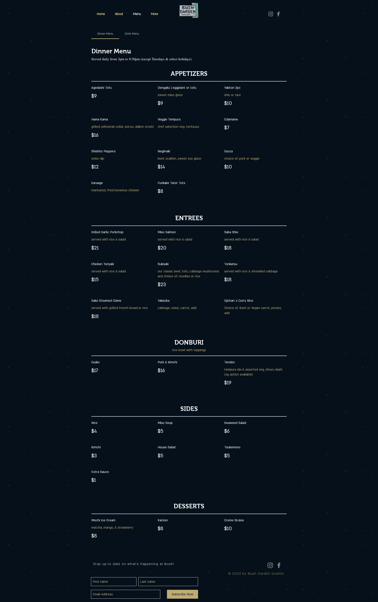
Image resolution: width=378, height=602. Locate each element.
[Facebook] (278, 14)
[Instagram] (271, 14)
